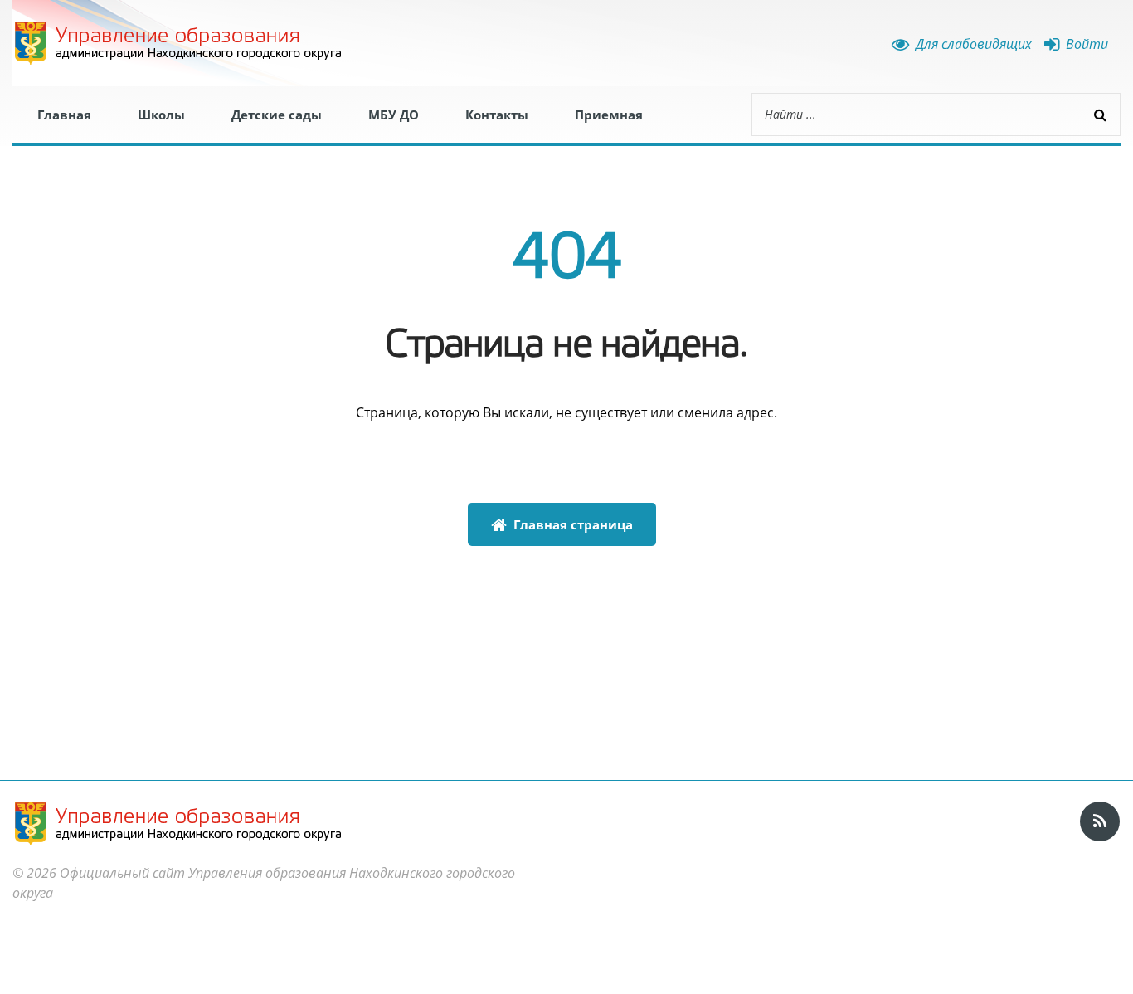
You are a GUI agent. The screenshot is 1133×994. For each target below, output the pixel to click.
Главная (64, 114)
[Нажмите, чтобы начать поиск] (1100, 114)
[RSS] (1100, 821)
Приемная (609, 114)
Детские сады (276, 114)
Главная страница (570, 524)
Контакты (496, 114)
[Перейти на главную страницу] (178, 43)
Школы (161, 114)
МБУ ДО (393, 114)
